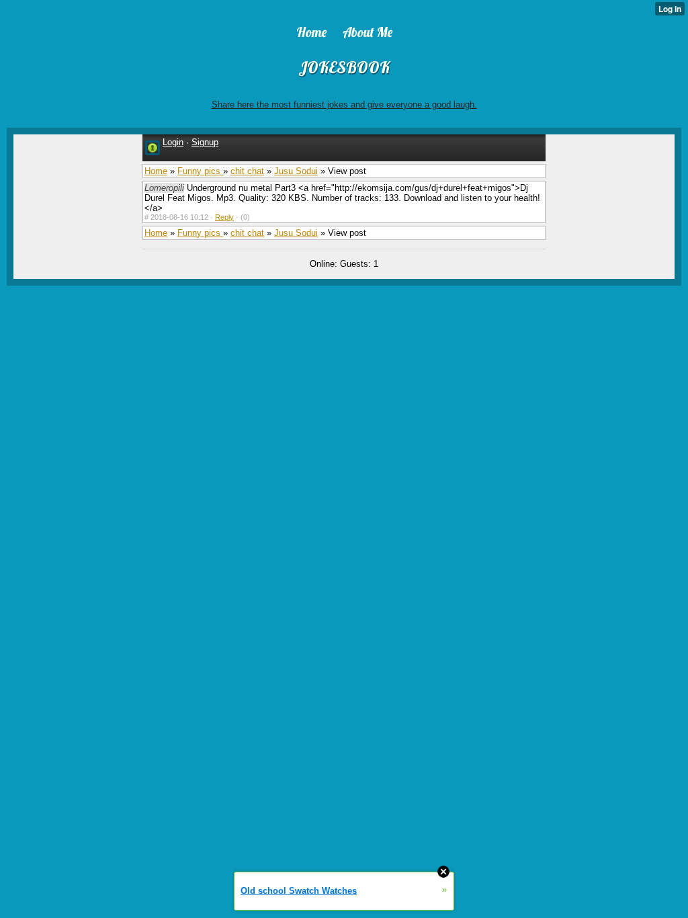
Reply (224, 217)
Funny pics (200, 171)
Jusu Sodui (296, 171)
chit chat (247, 171)
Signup (204, 142)
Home (155, 171)
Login (173, 142)
